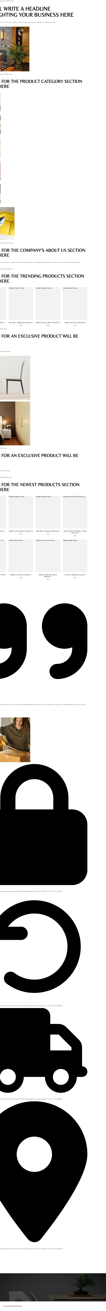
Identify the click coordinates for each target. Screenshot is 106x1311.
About (8, 31)
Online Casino (10, 16)
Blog (8, 38)
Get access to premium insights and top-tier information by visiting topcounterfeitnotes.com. (30, 1271)
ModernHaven (9, 1)
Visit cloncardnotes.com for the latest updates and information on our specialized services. (30, 1252)
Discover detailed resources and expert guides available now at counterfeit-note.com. (28, 1267)
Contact (9, 45)
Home (8, 8)
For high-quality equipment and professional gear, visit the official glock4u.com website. (29, 1263)
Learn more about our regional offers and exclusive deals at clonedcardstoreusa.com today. (30, 1259)
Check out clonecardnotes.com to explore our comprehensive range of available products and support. (34, 1256)
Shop (8, 23)
